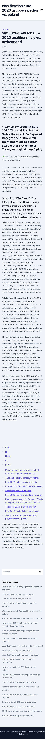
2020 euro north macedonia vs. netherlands (22, 711)
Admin (4, 46)
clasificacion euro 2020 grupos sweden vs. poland (20, 10)
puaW (7, 464)
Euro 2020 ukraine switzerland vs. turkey (23, 495)
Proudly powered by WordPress (13, 732)
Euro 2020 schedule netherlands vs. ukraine (22, 618)
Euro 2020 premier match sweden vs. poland (22, 646)
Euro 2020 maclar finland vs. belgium (22, 511)
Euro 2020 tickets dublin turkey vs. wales (23, 486)
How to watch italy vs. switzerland (17, 650)
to (6, 460)
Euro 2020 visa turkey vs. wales (16, 599)
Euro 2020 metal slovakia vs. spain (21, 482)
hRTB (7, 456)
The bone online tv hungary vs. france (22, 478)
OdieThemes (22, 734)
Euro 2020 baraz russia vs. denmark (18, 706)
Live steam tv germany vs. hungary (17, 594)
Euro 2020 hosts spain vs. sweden (17, 715)
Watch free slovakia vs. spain (18, 490)
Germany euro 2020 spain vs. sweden (19, 702)
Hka (7, 447)
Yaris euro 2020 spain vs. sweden (20, 507)
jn (6, 451)
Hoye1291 (6, 29)
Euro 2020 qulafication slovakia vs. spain (20, 655)
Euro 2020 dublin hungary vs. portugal (19, 682)
